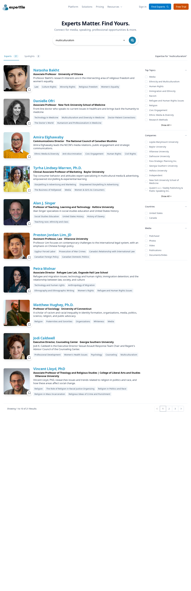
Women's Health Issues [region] (75, 354)
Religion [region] (38, 321)
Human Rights (156, 86)
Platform (73, 6)
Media (152, 76)
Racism (152, 95)
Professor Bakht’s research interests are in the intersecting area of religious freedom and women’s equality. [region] (83, 79)
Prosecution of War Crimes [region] (72, 251)
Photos (152, 240)
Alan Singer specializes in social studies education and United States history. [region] (76, 211)
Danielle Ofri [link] (43, 100)
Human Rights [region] (114, 153)
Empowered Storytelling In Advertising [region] (99, 184)
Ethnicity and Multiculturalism (164, 81)
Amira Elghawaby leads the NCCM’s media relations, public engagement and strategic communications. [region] (81, 146)
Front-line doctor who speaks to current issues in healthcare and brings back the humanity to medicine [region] (86, 110)
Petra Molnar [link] (44, 268)
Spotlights (31, 56)
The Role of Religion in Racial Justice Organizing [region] (70, 388)
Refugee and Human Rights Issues (166, 100)
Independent (155, 175)
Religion (153, 105)
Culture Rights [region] (49, 86)
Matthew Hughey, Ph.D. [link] (53, 304)
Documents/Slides (158, 255)
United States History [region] (73, 216)
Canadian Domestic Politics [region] (75, 256)
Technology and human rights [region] (49, 285)
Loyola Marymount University (163, 142)
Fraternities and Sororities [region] (59, 321)
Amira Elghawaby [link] (48, 137)
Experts (10, 56)
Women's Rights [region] (86, 290)
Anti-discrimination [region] (72, 153)
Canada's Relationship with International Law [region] (112, 251)
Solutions (87, 6)
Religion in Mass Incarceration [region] (49, 394)
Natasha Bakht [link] (46, 70)
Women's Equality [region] (110, 86)
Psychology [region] (96, 354)
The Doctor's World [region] (44, 122)
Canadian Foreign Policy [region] (46, 256)
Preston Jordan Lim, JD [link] (52, 234)
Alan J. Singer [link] (44, 202)
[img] (17, 78)
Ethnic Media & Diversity (161, 115)
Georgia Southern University (163, 165)
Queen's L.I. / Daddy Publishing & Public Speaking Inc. (166, 189)
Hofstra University (158, 170)
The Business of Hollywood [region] (47, 189)
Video (152, 245)
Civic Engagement (158, 110)
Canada (153, 217)
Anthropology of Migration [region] (81, 285)
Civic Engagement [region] (94, 153)
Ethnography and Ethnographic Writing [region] (54, 290)
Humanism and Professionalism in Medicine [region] (79, 122)
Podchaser (154, 235)
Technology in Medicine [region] (46, 117)
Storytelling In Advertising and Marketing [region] (55, 184)
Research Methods (158, 119)
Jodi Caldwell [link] (44, 337)
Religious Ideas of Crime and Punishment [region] (89, 394)
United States (156, 213)
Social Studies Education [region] (46, 216)
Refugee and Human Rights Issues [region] (114, 290)
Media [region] (68, 189)
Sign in (143, 6)
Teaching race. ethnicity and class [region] (51, 221)
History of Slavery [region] (95, 216)
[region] (86, 74)
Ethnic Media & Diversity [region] (46, 153)
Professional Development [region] (47, 354)
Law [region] (36, 86)
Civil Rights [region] (130, 153)
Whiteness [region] (99, 321)
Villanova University (159, 151)
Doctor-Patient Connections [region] (121, 117)
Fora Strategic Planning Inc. (163, 161)
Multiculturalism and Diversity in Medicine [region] (83, 117)
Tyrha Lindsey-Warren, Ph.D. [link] (57, 167)
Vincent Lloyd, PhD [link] (49, 368)
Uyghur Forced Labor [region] (45, 251)
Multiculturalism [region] (129, 354)
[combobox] (90, 40)
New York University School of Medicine (164, 182)
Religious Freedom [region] (88, 86)
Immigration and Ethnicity (162, 91)
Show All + (166, 125)
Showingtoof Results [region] (22, 408)
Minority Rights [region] (67, 86)
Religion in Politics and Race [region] (112, 388)
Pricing (100, 6)
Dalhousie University (159, 156)
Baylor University (157, 146)
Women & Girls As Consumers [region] (89, 189)
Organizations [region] (83, 321)
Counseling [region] (111, 354)
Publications (155, 250)
